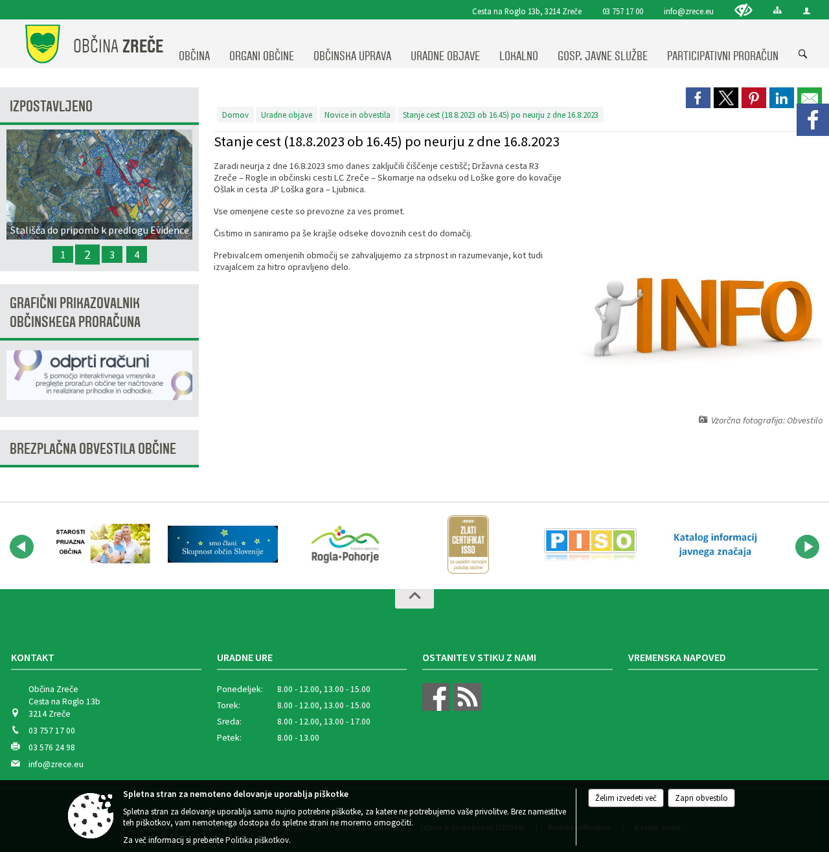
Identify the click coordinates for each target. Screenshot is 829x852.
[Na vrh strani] (414, 599)
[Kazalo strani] (777, 10)
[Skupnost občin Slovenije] (222, 544)
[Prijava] (806, 10)
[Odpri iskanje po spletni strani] (803, 54)
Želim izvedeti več (626, 797)
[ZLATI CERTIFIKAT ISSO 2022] (468, 544)
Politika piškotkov (257, 840)
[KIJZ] (713, 544)
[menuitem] (194, 44)
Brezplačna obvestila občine (93, 449)
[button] (22, 547)
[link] (698, 97)
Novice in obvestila (357, 114)
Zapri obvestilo (701, 797)
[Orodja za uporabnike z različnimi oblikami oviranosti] (743, 10)
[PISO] (590, 544)
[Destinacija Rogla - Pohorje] (345, 544)
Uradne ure (245, 657)
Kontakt (32, 657)
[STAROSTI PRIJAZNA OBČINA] (100, 544)
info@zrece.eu (689, 11)
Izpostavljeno (51, 106)
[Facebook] (813, 120)
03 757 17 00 (622, 11)
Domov (235, 114)
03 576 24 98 (51, 747)
